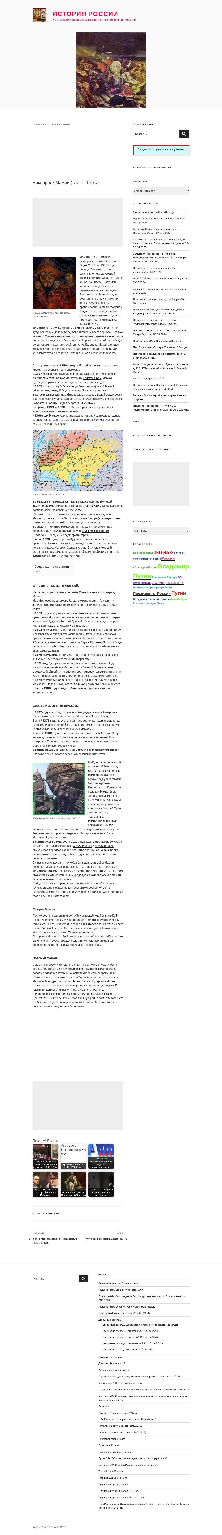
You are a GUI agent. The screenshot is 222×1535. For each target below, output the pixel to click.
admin (65, 124)
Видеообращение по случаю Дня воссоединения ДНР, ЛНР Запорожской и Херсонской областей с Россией (160, 368)
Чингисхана (66, 646)
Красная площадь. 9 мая (148, 603)
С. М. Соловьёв (82, 846)
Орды (118, 340)
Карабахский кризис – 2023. (149, 378)
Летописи (103, 1406)
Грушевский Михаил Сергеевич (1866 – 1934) (124, 1313)
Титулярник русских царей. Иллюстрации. (121, 1497)
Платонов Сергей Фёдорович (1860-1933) (122, 1432)
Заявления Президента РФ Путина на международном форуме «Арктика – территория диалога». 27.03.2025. (160, 257)
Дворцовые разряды (109, 1319)
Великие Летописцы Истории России (118, 1283)
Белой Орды (105, 394)
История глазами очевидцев (114, 1369)
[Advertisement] (78, 153)
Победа (138, 599)
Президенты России (152, 593)
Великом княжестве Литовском (82, 968)
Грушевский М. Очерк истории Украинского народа (126, 1306)
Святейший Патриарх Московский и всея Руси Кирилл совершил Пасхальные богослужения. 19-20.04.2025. (161, 243)
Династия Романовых (110, 1356)
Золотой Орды (89, 294)
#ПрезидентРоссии (145, 567)
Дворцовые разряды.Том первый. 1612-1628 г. (128, 1349)
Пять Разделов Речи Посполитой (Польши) (157, 340)
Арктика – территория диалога (152, 587)
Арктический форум (164, 577)
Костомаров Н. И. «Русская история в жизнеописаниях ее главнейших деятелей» (143, 1389)
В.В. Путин (158, 583)
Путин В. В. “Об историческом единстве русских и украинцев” (132, 1458)
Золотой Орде (100, 277)
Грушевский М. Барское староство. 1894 (120, 1289)
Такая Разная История (111, 1471)
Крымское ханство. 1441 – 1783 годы (153, 212)
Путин (178, 593)
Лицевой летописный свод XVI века (118, 1412)
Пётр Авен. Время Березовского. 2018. (120, 1425)
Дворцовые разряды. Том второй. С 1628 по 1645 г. (131, 1330)
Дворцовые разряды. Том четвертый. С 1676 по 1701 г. (133, 1343)
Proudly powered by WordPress (49, 1526)
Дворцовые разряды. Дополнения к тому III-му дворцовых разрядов (140, 1324)
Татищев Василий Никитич (113, 1477)
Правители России (108, 1445)
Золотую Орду (109, 733)
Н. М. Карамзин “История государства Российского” (127, 1419)
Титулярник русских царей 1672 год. (118, 1490)
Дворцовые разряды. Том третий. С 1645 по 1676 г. (131, 1337)
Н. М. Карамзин (104, 846)
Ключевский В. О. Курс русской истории (120, 1382)
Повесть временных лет (111, 1438)
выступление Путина (156, 599)
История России (85, 14)
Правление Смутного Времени (115, 1451)
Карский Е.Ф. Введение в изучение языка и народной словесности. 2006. (139, 1376)
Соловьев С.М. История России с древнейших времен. (128, 1464)
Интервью (163, 552)
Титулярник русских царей (113, 1484)
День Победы (178, 599)
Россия (168, 558)
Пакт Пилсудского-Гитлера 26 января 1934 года (160, 347)
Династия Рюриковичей (111, 1363)
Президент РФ (175, 583)
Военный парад (143, 552)
